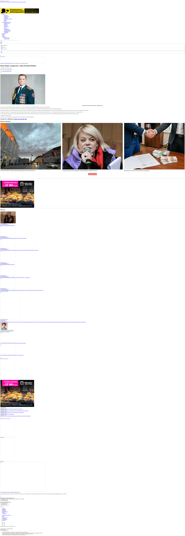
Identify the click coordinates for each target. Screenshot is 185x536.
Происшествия (6, 16)
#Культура (4, 509)
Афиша (3, 36)
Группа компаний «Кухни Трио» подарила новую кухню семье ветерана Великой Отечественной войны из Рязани (19, 250)
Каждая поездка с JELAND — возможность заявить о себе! (10, 492)
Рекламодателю (6, 38)
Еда (4, 27)
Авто (3, 35)
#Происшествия (5, 511)
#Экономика (4, 513)
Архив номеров (6, 37)
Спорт (5, 21)
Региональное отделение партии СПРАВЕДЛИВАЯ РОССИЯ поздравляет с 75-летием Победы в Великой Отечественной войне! (21, 290)
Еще (6, 321)
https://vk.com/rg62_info (21, 119)
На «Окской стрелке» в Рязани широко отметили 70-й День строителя (11, 355)
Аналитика (6, 32)
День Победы (4, 71)
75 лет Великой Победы (8, 69)
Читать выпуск (2, 320)
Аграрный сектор (7, 30)
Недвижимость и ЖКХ (8, 18)
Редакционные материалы (6, 22)
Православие (6, 31)
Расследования (6, 29)
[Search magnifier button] (1, 42)
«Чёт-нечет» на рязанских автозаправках (7, 414)
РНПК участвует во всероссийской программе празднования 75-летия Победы (13, 238)
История (5, 28)
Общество (6, 15)
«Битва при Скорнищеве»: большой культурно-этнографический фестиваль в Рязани (14, 410)
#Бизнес (3, 508)
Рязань (1, 4)
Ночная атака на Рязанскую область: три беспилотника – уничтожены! (12, 412)
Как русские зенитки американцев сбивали (7, 225)
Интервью (4, 33)
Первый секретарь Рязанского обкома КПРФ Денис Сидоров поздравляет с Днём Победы (15, 277)
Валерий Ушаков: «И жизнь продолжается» (7, 264)
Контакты (4, 520)
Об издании (4, 518)
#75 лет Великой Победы (4, 224)
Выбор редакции (7, 23)
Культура (5, 20)
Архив (7, 291)
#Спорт (3, 512)
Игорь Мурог (9, 71)
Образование (6, 26)
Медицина (6, 25)
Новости (3, 14)
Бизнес (5, 19)
